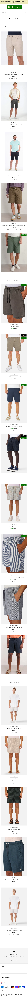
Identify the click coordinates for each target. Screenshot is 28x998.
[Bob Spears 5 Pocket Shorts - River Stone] (14, 50)
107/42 (17, 78)
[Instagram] (2, 990)
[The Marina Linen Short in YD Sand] (14, 907)
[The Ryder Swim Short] (14, 503)
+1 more (17, 682)
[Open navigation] (3, 7)
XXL (15, 581)
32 (9, 682)
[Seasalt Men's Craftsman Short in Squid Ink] (14, 654)
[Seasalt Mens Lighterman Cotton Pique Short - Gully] (14, 202)
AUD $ (4, 983)
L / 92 (15, 229)
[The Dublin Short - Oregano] (14, 303)
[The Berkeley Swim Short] (14, 806)
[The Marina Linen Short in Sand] (14, 705)
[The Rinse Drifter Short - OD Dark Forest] (14, 353)
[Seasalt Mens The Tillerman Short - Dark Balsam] (14, 252)
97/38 (10, 78)
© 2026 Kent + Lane (5, 994)
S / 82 (8, 229)
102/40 (13, 78)
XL (13, 330)
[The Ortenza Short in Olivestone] (14, 755)
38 (14, 682)
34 (10, 682)
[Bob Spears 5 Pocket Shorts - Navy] (14, 151)
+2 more (17, 934)
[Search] (25, 12)
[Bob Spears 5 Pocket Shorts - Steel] (14, 101)
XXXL (16, 884)
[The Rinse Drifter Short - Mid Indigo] (14, 403)
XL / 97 (19, 229)
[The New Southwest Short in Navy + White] (14, 553)
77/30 (14, 430)
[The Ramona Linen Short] (14, 453)
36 (12, 682)
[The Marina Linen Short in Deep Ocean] (14, 856)
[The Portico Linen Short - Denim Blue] (14, 604)
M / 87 (12, 229)
